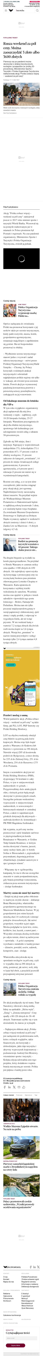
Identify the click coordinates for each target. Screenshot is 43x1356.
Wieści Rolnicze (27, 1306)
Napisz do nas (8, 1282)
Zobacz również (8, 1095)
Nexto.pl (25, 1298)
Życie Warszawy (28, 1308)
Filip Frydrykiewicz (10, 207)
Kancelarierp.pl (27, 1303)
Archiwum (7, 1301)
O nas (5, 1277)
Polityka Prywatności (29, 1277)
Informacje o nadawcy (30, 1284)
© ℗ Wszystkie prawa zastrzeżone (16, 1081)
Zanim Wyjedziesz (9, 1123)
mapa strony (8, 1319)
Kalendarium (26, 1319)
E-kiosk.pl (25, 1294)
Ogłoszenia (7, 1296)
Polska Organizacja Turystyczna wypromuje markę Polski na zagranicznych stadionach (28, 311)
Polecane (19, 1095)
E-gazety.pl (26, 1296)
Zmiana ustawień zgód (30, 1279)
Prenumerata (8, 1298)
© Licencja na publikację (12, 1078)
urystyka (20, 10)
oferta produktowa (10, 1323)
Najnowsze (28, 1095)
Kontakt (6, 1279)
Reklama (6, 1294)
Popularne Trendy (10, 38)
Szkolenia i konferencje (12, 1315)
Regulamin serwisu (29, 1282)
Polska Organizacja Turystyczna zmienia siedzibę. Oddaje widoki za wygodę (28, 990)
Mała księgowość (28, 1301)
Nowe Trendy (22, 304)
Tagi (36, 1095)
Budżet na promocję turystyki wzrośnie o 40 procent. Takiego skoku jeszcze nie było (28, 546)
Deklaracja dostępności (30, 1287)
